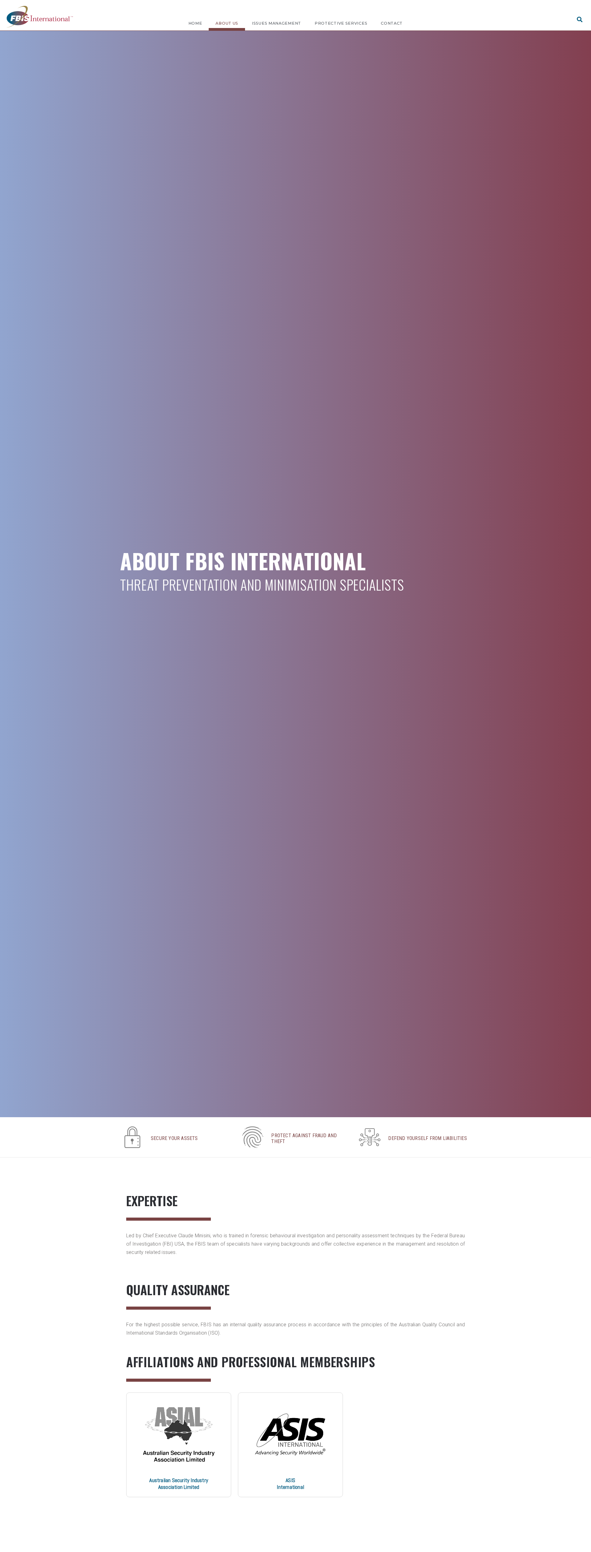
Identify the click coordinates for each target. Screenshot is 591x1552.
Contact (392, 23)
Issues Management (276, 23)
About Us (226, 23)
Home (195, 23)
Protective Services (341, 23)
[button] (580, 19)
